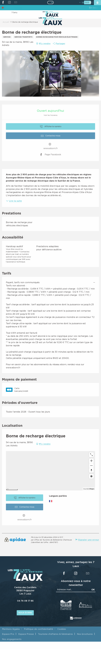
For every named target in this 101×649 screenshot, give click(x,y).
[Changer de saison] (51, 2)
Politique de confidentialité (38, 629)
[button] (50, 74)
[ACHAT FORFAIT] (97, 2)
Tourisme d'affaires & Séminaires (55, 634)
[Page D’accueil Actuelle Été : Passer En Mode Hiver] (50, 2)
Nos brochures (85, 634)
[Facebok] (3, 2)
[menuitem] (50, 21)
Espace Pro (8, 634)
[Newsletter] (15, 2)
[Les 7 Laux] (25, 580)
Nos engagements (11, 639)
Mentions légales (11, 629)
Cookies (61, 629)
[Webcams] (90, 2)
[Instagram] (9, 2)
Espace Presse (26, 634)
